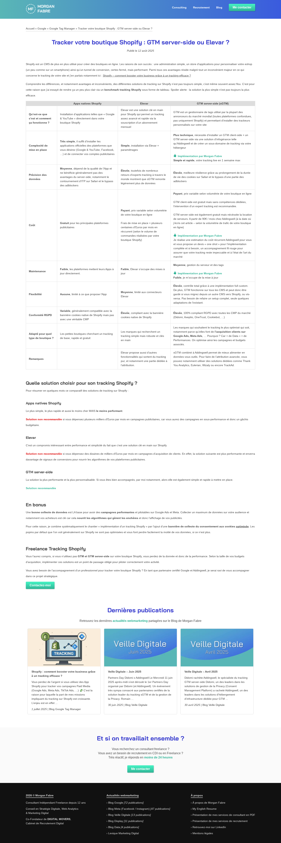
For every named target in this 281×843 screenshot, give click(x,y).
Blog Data (114, 827)
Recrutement (201, 7)
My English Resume (204, 808)
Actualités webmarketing (122, 795)
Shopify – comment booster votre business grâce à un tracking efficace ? (147, 75)
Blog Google (115, 802)
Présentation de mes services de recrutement (220, 821)
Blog (219, 7)
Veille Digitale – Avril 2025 (201, 671)
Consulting (179, 7)
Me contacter (242, 7)
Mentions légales (202, 833)
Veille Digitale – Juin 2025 (124, 671)
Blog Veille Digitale (119, 814)
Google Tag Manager (62, 28)
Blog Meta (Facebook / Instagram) (129, 808)
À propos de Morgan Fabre (208, 802)
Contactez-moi (40, 585)
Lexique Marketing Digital (123, 833)
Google (41, 28)
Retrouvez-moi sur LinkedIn (209, 827)
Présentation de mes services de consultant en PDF (223, 814)
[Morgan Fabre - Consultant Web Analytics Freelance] (40, 11)
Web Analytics (70, 808)
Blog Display (115, 821)
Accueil (30, 28)
